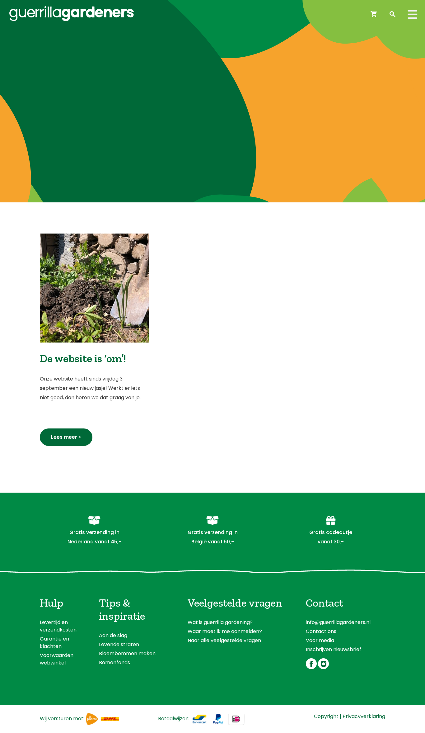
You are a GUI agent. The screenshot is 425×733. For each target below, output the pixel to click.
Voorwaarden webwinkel (56, 659)
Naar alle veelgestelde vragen (224, 640)
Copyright (326, 716)
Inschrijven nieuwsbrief (333, 649)
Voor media (320, 640)
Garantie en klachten (54, 642)
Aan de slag (113, 635)
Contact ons (321, 631)
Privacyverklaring (364, 716)
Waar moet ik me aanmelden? (225, 631)
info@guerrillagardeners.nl (338, 622)
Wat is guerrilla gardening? (220, 622)
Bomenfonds (114, 662)
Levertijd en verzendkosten (58, 626)
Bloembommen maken (127, 653)
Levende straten (119, 644)
